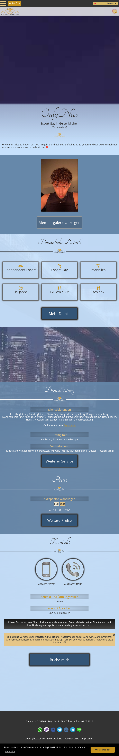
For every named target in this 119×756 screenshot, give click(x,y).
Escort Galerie (54, 738)
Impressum (88, 738)
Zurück (14, 3)
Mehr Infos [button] (10, 751)
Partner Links (72, 738)
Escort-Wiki (70, 425)
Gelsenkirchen (68, 123)
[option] (59, 59)
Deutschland (59, 127)
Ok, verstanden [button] (102, 750)
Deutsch (110, 3)
